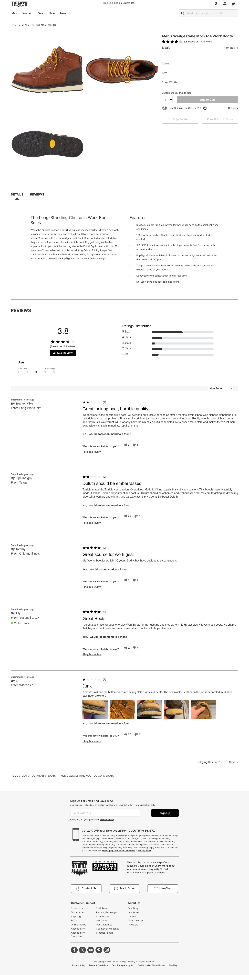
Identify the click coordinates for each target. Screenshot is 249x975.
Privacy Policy (107, 819)
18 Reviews (205, 41)
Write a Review (63, 353)
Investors (133, 924)
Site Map (173, 965)
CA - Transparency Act (123, 965)
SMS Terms (102, 908)
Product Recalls (104, 932)
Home (14, 25)
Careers (132, 916)
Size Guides (102, 916)
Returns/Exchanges (107, 912)
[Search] (182, 13)
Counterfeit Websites (107, 928)
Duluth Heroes (135, 920)
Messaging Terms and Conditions (118, 850)
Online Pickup (78, 924)
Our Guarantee (104, 924)
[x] (82, 950)
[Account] (226, 3)
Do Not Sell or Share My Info (151, 965)
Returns (233, 108)
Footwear (37, 25)
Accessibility (78, 928)
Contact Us (77, 908)
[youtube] (90, 950)
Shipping (76, 916)
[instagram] (106, 950)
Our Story (133, 908)
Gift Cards (101, 920)
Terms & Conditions (98, 965)
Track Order (77, 912)
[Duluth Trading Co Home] (20, 4)
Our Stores (134, 912)
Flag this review (91, 452)
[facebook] (74, 950)
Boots (51, 25)
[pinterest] (98, 950)
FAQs (74, 920)
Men (24, 25)
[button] (95, 709)
